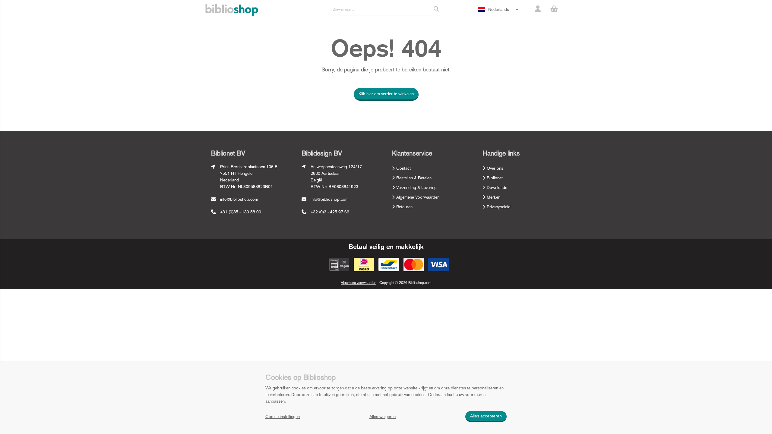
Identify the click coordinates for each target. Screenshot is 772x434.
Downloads (497, 187)
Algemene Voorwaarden (417, 197)
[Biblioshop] (231, 10)
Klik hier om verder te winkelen (386, 93)
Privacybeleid (499, 206)
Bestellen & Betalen (414, 177)
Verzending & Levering (416, 187)
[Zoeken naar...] (436, 9)
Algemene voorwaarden (358, 283)
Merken (493, 197)
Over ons (495, 168)
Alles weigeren (382, 416)
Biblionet (495, 177)
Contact (403, 168)
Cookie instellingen (282, 416)
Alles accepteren (486, 416)
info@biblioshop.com (239, 199)
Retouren (404, 206)
